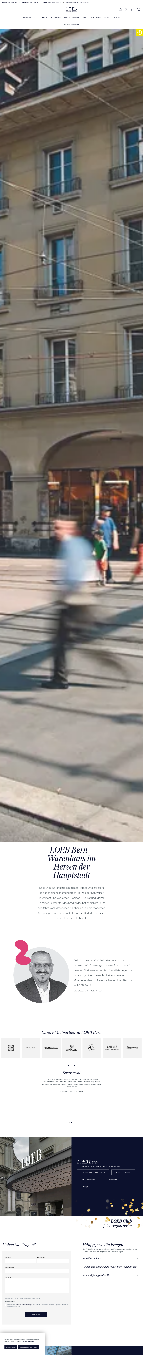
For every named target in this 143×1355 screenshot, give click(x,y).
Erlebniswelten (88, 1180)
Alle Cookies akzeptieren (28, 1347)
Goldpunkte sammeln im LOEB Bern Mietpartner (109, 1266)
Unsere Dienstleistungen (93, 1172)
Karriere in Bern (123, 1172)
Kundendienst (113, 1180)
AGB (54, 1305)
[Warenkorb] (132, 9)
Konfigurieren (11, 1347)
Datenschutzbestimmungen (23, 1305)
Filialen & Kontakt (11, 2)
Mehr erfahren (34, 2)
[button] (126, 9)
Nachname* (41, 1258)
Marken (85, 1187)
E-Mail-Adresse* (10, 1267)
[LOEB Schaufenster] (120, 9)
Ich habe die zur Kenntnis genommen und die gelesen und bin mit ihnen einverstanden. (37, 1306)
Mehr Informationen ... (28, 1341)
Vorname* (8, 1258)
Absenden (36, 1314)
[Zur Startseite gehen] (71, 9)
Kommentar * (9, 1277)
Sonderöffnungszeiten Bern (97, 1275)
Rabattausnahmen (92, 1258)
